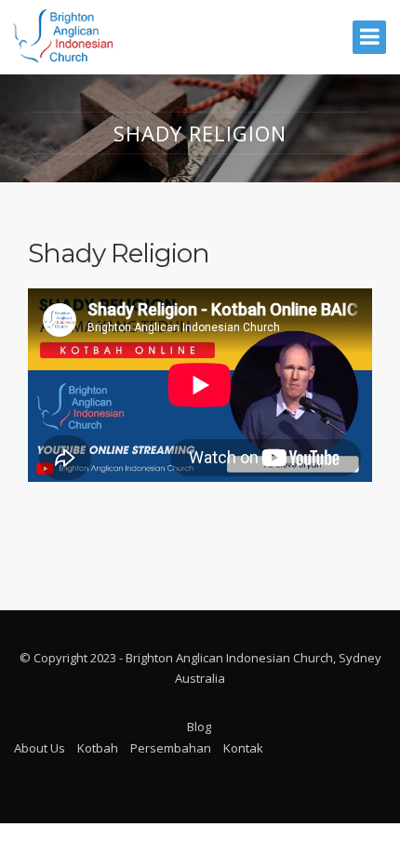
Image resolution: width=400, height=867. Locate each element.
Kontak (243, 748)
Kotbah (97, 748)
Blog (199, 726)
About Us (39, 748)
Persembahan (170, 748)
